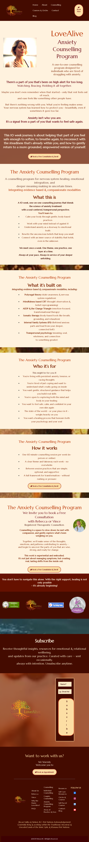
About (44, 5)
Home (35, 5)
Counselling (56, 5)
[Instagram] (75, 798)
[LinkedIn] (75, 804)
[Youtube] (75, 810)
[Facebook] (75, 793)
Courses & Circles (40, 10)
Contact (55, 10)
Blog (34, 16)
